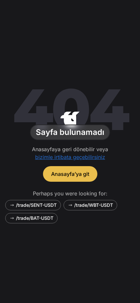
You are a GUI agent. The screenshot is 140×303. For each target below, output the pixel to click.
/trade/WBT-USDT (93, 205)
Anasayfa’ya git (70, 174)
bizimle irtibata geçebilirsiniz (70, 157)
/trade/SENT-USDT (36, 205)
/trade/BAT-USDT (34, 218)
